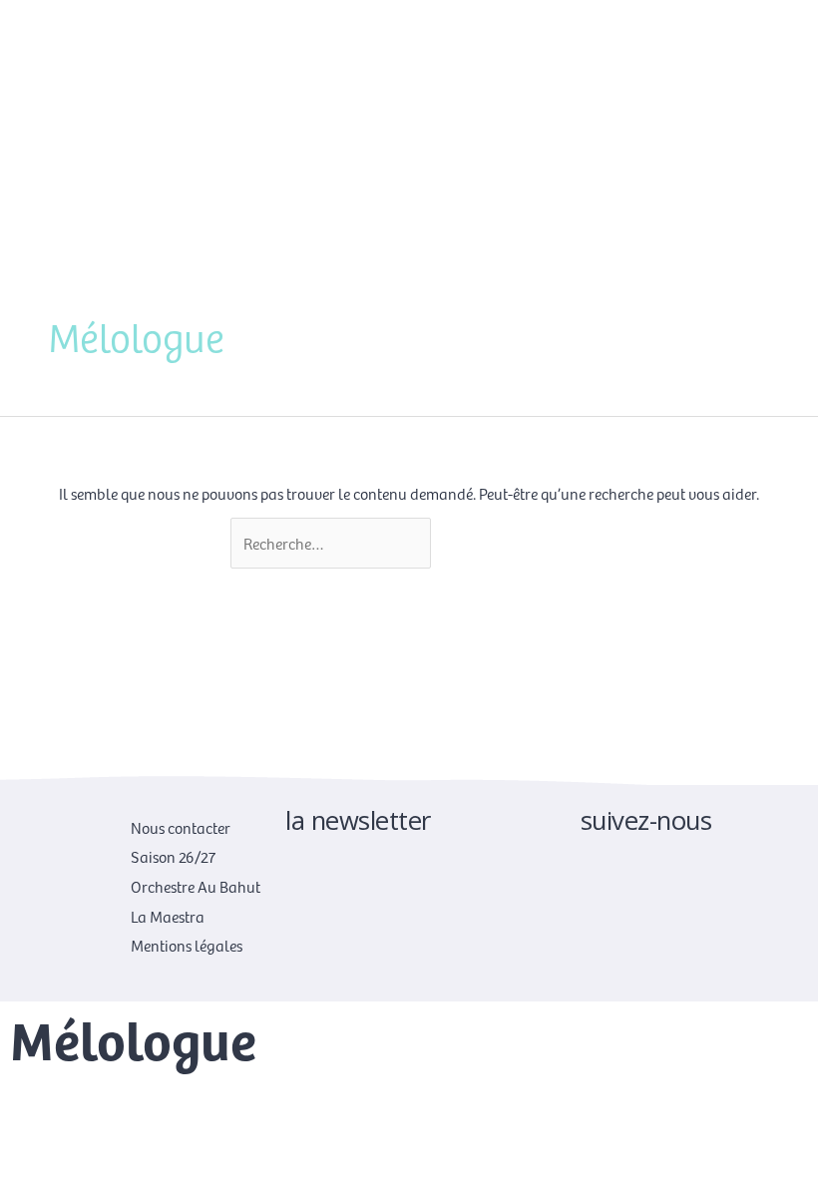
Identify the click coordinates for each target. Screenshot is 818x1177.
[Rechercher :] (332, 543)
